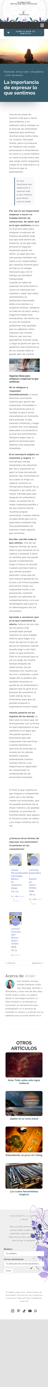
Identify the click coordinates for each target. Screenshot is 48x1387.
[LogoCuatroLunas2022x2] (24, 11)
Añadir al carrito (14, 899)
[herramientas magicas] (24, 1164)
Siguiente (37, 963)
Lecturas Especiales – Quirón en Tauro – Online (35, 879)
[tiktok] (24, 1310)
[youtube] (30, 1310)
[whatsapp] (35, 1310)
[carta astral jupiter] (24, 1092)
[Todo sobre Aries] (24, 1053)
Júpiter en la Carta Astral (24, 1118)
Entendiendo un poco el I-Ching (24, 1155)
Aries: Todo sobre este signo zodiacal (24, 1081)
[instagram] (12, 1310)
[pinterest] (18, 1310)
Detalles (18, 896)
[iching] (24, 1127)
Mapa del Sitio (24, 1298)
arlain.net (24, 1301)
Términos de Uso (24, 1295)
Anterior (11, 963)
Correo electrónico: (14, 1259)
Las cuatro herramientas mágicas (24, 1193)
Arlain (30, 976)
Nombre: (8, 1249)
